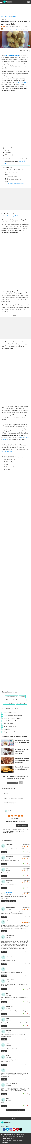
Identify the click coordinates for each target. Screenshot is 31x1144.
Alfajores (22, 697)
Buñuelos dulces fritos (10, 713)
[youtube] (14, 1129)
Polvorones (23, 700)
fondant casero (24, 437)
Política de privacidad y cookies (16, 1136)
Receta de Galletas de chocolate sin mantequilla (22, 751)
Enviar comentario (22, 826)
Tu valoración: (15, 818)
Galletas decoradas (9, 703)
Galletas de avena (21, 703)
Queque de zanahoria (9, 732)
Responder (4, 852)
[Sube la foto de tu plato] (21, 782)
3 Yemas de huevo (11, 177)
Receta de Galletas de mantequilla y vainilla (22, 742)
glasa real (5, 439)
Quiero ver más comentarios (15, 1110)
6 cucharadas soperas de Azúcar (13, 173)
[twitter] (7, 1129)
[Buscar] (29, 2)
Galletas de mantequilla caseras (12, 718)
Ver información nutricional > (15, 184)
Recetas (2, 17)
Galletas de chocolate (12, 697)
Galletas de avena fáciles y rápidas (13, 715)
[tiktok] (20, 1129)
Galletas (14, 17)
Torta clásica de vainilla (10, 726)
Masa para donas (8, 724)
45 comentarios (24, 26)
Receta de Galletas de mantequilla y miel (22, 768)
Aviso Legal (4, 1136)
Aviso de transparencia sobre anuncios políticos (12, 1140)
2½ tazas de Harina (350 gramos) (13, 180)
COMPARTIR (23, 3)
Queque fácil (7, 729)
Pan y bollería (8, 17)
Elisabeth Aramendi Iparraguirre (12, 29)
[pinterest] (17, 1129)
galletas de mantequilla (11, 55)
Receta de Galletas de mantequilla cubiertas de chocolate (22, 760)
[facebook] (4, 1129)
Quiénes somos (20, 1134)
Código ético (5, 1142)
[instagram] (10, 1129)
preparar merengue (21, 82)
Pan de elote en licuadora (10, 721)
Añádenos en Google (24, 51)
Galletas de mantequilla (11, 700)
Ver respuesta (5, 901)
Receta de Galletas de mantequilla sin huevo (13, 215)
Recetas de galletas (7, 451)
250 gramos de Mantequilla (14, 169)
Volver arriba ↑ (16, 1118)
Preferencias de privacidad (8, 1138)
